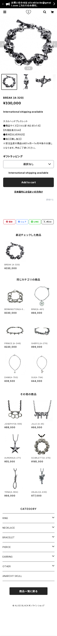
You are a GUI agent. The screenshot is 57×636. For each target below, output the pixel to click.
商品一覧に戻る (28, 591)
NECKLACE (9, 527)
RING (5, 518)
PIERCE (7, 547)
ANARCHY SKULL (12, 576)
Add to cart (28, 182)
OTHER (7, 566)
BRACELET (9, 537)
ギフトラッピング (12, 156)
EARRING (8, 556)
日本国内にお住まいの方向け (28, 191)
